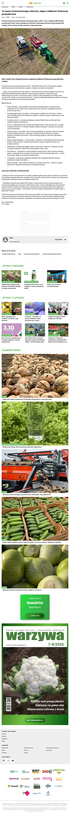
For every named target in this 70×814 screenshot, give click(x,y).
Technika (4, 752)
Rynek (3, 750)
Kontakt (4, 734)
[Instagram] (8, 760)
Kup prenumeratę (35, 720)
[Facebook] (65, 239)
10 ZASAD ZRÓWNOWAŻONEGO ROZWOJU (52, 254)
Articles (21, 7)
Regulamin (4, 738)
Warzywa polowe (28, 748)
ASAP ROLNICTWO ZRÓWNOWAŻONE (31, 254)
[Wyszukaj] (67, 3)
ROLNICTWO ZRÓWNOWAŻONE (8, 254)
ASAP (19, 254)
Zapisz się (35, 616)
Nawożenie (49, 750)
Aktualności (29, 7)
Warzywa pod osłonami (52, 748)
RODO (3, 741)
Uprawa (26, 752)
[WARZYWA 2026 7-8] (35, 670)
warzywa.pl (5, 7)
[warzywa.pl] (35, 3)
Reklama (4, 736)
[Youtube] (13, 760)
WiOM (13, 7)
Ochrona (26, 750)
